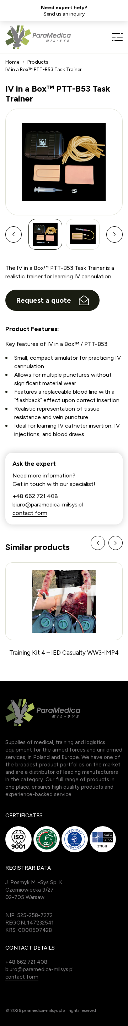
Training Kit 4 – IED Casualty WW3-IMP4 (64, 652)
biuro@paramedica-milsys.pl (47, 504)
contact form (29, 513)
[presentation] (98, 543)
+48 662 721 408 (35, 496)
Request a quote (43, 300)
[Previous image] (13, 234)
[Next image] (114, 234)
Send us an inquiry (64, 14)
